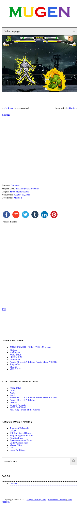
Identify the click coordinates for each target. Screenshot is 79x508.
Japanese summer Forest (21, 440)
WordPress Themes (57, 499)
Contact (13, 483)
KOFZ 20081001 (18, 407)
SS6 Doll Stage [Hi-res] (21, 433)
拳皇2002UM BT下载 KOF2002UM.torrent (30, 347)
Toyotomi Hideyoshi (19, 428)
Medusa (13, 350)
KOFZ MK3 (15, 354)
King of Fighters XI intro (21, 435)
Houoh (13, 390)
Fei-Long (8, 108)
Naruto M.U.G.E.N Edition (22, 400)
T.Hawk (71, 108)
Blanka (6, 114)
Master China (16, 445)
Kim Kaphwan (16, 438)
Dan (12, 447)
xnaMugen (15, 352)
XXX (12, 393)
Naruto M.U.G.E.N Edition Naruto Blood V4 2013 (33, 362)
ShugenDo (15, 364)
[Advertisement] (34, 101)
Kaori (12, 395)
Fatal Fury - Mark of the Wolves (25, 409)
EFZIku (13, 367)
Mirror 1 (18, 197)
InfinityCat (15, 359)
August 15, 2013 (22, 194)
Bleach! (13, 402)
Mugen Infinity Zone (36, 499)
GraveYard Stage (18, 450)
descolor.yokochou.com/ (27, 188)
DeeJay (13, 430)
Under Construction (19, 443)
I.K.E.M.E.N (16, 357)
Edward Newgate (18, 405)
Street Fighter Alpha (19, 191)
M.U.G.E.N (15, 369)
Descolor (15, 185)
